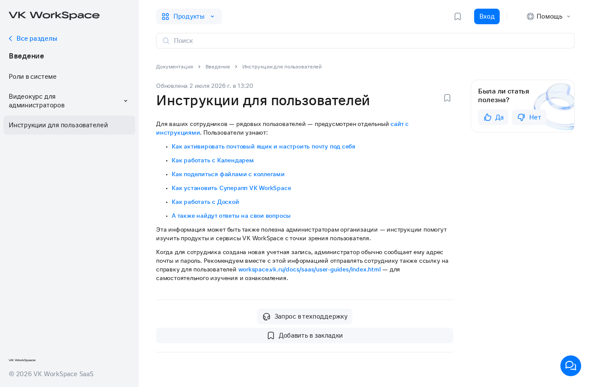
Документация (174, 67)
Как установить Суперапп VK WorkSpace (231, 187)
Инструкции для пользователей (58, 125)
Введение (26, 56)
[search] (370, 40)
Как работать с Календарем (213, 160)
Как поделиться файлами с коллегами (228, 174)
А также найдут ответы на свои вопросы (231, 215)
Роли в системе (33, 77)
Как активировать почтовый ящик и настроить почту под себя (263, 146)
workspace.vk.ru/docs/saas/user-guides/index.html (309, 269)
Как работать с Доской (205, 201)
